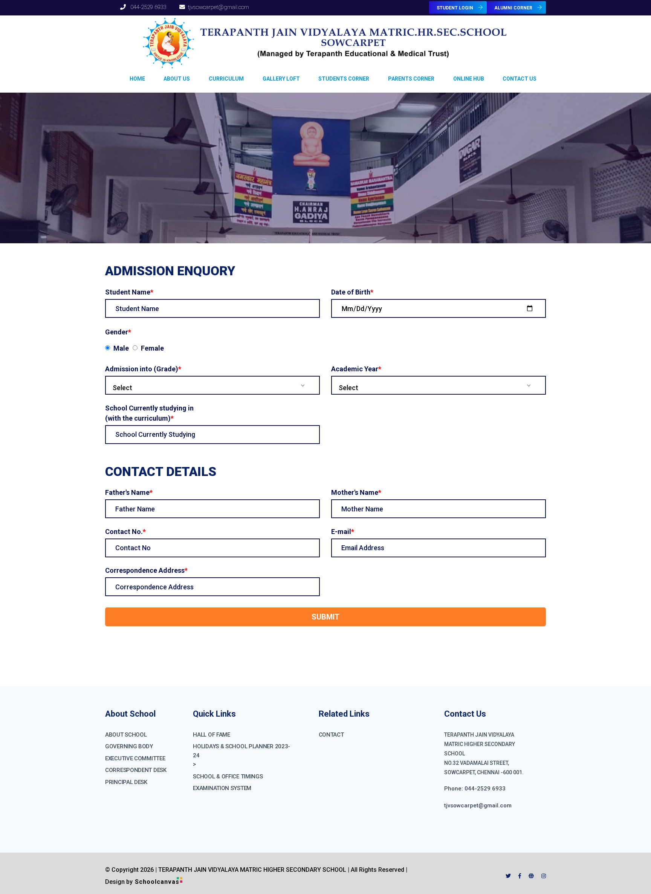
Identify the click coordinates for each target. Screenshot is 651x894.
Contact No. (125, 531)
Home (137, 79)
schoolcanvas (157, 881)
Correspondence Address (146, 570)
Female (152, 348)
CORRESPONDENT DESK (136, 770)
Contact (331, 734)
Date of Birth (352, 292)
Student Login (455, 8)
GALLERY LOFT (281, 79)
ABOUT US (177, 79)
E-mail (342, 531)
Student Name (129, 292)
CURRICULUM (226, 79)
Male (121, 348)
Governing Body (129, 746)
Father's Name (129, 492)
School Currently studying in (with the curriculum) (149, 413)
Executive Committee (135, 758)
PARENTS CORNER (411, 79)
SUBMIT (325, 616)
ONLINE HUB (468, 79)
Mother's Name (356, 492)
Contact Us (519, 79)
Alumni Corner (513, 8)
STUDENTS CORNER (343, 79)
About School (126, 734)
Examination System (222, 788)
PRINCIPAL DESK (126, 782)
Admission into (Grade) (143, 369)
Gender (118, 332)
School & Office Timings (228, 776)
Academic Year (356, 369)
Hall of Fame (211, 734)
